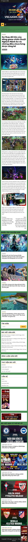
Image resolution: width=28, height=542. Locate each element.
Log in (3, 379)
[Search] (26, 24)
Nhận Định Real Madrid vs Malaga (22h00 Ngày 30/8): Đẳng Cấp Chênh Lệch (12, 474)
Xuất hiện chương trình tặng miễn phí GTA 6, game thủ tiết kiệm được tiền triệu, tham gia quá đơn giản (13, 286)
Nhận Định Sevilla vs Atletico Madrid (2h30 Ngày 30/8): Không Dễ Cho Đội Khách (13, 530)
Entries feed (4, 381)
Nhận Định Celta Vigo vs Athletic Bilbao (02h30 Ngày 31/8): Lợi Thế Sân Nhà (14, 502)
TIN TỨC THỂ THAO (6, 371)
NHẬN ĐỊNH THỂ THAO (7, 367)
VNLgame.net (14, 17)
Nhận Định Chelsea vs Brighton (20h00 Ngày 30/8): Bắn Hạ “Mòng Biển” (13, 447)
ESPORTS (4, 34)
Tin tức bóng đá (5, 369)
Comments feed (5, 383)
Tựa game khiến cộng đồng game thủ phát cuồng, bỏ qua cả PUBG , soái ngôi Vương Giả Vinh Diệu (8, 221)
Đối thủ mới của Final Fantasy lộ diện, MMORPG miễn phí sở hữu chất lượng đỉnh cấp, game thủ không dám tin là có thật (13, 257)
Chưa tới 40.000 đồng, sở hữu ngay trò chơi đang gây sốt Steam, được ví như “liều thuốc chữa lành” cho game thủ (13, 315)
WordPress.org (5, 385)
